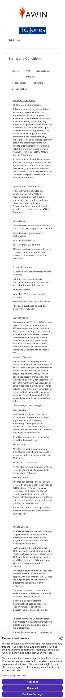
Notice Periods (19, 82)
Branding (29, 76)
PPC (27, 71)
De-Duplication (19, 89)
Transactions (42, 71)
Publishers (38, 82)
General (15, 71)
